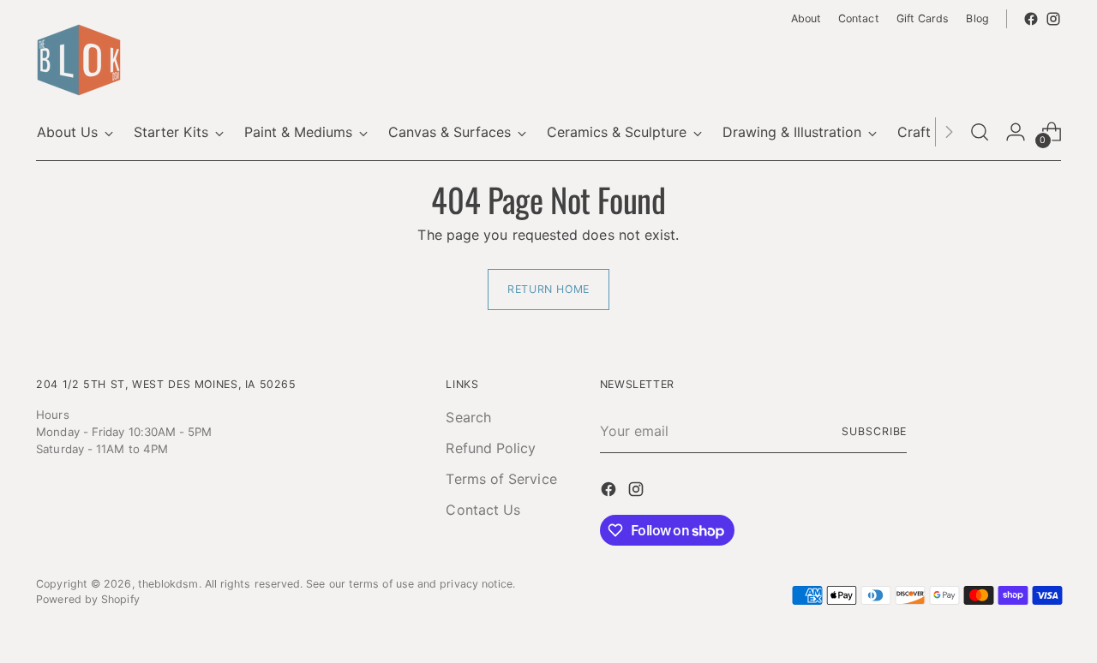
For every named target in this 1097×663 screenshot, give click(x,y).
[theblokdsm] (79, 60)
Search (468, 417)
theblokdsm (168, 583)
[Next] (949, 132)
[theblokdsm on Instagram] (1053, 19)
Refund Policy (491, 448)
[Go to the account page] (1015, 132)
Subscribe (874, 431)
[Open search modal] (979, 132)
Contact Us (483, 509)
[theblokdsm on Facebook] (1031, 19)
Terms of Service (501, 478)
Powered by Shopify (87, 599)
